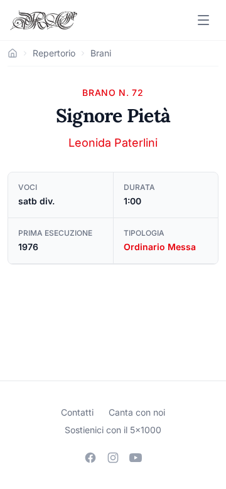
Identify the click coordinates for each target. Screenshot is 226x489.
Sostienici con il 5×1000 (113, 429)
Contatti (77, 412)
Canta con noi (137, 412)
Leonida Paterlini (113, 142)
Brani (100, 53)
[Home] (13, 53)
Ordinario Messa (160, 246)
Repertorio (54, 53)
